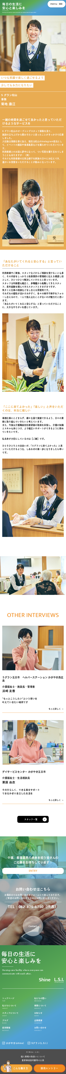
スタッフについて (10, 1014)
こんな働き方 (20, 1068)
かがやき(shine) (15, 1043)
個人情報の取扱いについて (33, 1057)
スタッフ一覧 (30, 819)
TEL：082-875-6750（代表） (33, 907)
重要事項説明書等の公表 (33, 1060)
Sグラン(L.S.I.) (39, 1043)
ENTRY (33, 870)
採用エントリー (49, 1068)
